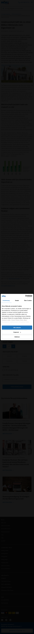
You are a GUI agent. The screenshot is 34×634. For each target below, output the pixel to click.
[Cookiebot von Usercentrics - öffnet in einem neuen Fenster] (25, 296)
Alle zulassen (17, 327)
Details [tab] (17, 300)
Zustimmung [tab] (6, 300)
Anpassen (16, 332)
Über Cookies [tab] (28, 300)
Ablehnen (17, 337)
